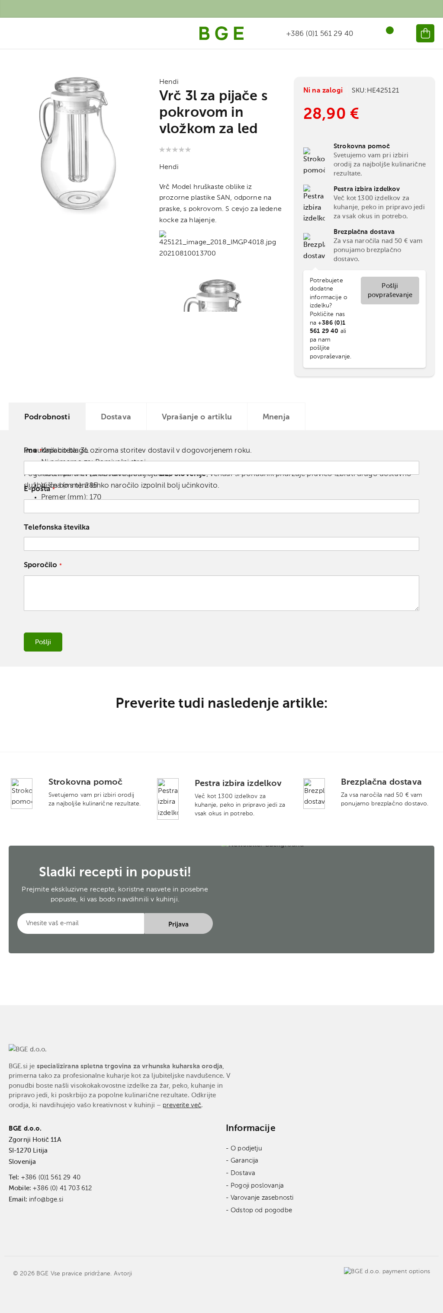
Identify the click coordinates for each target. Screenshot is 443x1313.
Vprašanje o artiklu (197, 417)
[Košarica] (425, 33)
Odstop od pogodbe (261, 1210)
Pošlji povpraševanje (390, 290)
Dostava (116, 417)
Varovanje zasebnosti (262, 1198)
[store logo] (221, 33)
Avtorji (123, 1274)
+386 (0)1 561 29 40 (50, 1177)
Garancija (244, 1160)
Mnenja (276, 417)
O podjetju (246, 1148)
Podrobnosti (47, 417)
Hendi (169, 82)
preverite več (182, 1105)
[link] (403, 33)
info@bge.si (46, 1199)
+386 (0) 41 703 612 (62, 1188)
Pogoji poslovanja (257, 1185)
